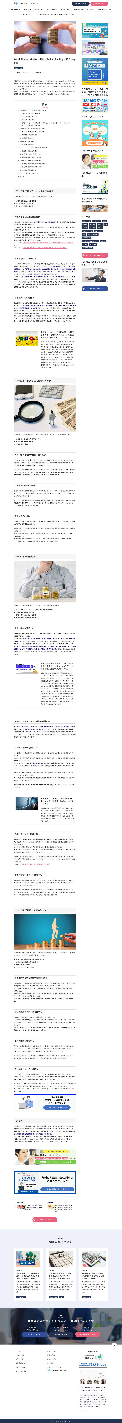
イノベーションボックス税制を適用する (34, 148)
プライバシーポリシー (55, 1367)
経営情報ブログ (52, 9)
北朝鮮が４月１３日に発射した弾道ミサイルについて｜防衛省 (45, 248)
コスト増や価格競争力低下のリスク (33, 132)
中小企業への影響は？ (29, 120)
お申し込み (90, 9)
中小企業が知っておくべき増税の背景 (33, 110)
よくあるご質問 (78, 9)
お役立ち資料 (39, 9)
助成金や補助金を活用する (30, 151)
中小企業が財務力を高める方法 (31, 160)
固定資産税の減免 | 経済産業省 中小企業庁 (35, 864)
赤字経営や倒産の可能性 (29, 135)
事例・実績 (27, 9)
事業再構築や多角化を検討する (31, 157)
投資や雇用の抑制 (27, 138)
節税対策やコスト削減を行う (31, 154)
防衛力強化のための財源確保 (31, 113)
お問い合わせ (82, 4)
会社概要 (50, 1363)
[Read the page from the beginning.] (114, 1346)
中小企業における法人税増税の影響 (32, 128)
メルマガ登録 (35, 1334)
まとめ (22, 176)
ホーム (18, 1351)
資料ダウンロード (100, 4)
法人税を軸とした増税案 (29, 116)
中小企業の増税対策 (27, 141)
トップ (16, 14)
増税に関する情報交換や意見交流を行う (34, 164)
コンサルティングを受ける (30, 173)
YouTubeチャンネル (105, 9)
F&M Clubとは (15, 9)
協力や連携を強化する (29, 170)
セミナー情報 (65, 9)
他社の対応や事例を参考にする (31, 167)
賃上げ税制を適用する (29, 144)
